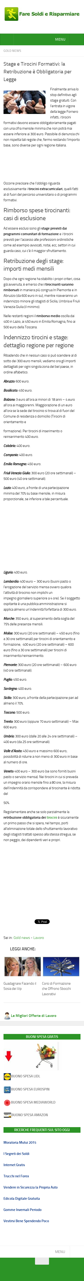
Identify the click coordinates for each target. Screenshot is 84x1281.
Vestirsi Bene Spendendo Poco (26, 1221)
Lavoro (38, 937)
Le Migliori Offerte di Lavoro (33, 1015)
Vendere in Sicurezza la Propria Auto (31, 1187)
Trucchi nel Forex (16, 1176)
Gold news (12, 51)
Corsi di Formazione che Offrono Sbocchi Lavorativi (56, 988)
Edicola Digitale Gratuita (22, 1198)
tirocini (52, 817)
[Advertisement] (42, 163)
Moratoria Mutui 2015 (20, 1142)
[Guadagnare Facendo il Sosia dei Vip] (23, 966)
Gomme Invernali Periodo (23, 1210)
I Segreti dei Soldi (16, 1154)
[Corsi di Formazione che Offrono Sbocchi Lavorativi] (61, 966)
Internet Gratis (14, 1165)
